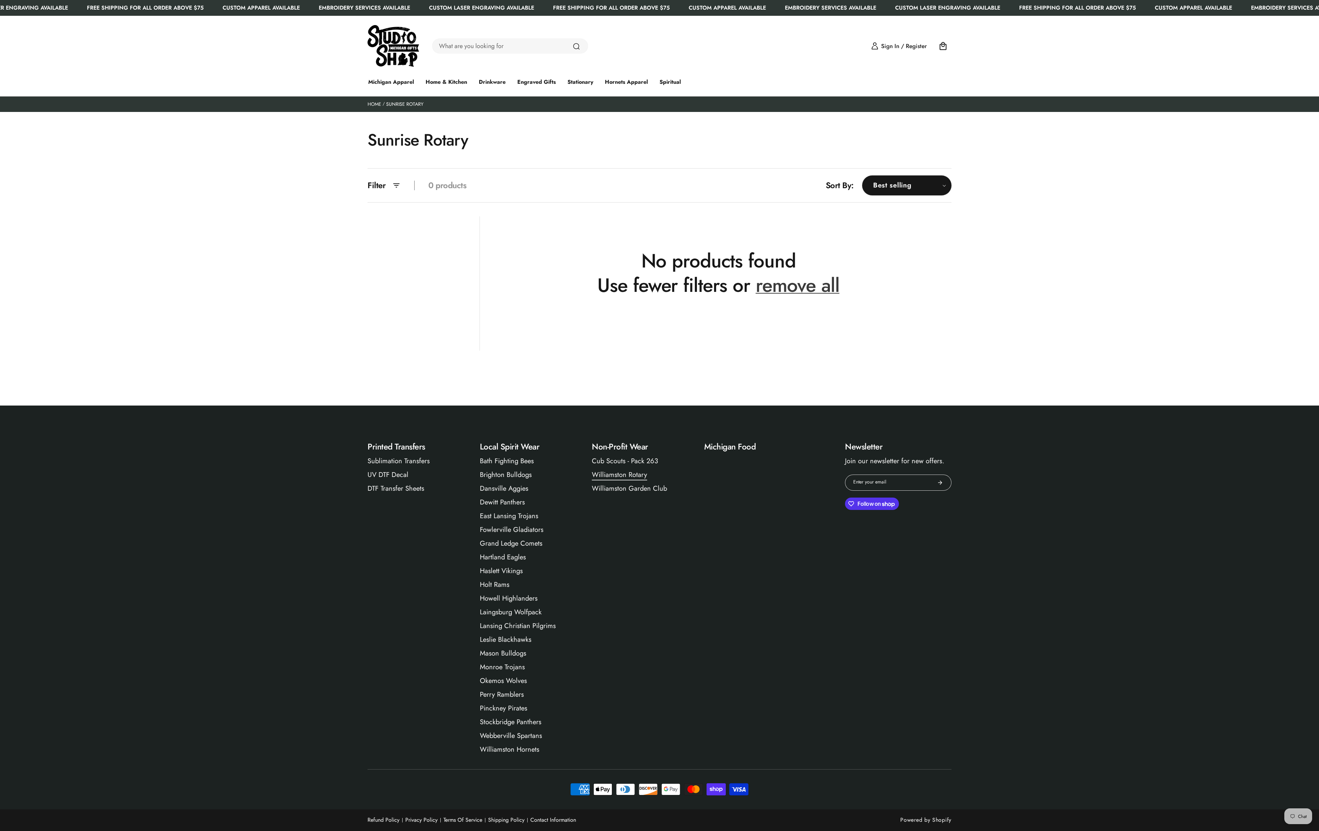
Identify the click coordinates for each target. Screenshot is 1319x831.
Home (374, 104)
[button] (943, 46)
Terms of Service (462, 820)
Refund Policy (383, 820)
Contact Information (553, 820)
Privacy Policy (421, 820)
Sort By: (840, 185)
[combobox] (510, 46)
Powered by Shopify (925, 820)
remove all (797, 285)
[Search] (576, 46)
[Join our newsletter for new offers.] (940, 483)
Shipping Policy (506, 820)
